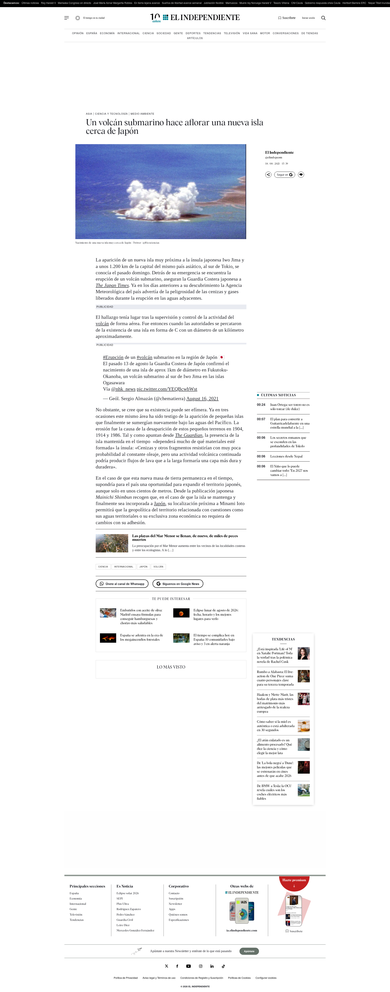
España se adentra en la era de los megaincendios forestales (141, 637)
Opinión (78, 33)
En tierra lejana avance (147, 2)
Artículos (195, 38)
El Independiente (279, 152)
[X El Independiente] (166, 966)
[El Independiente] (195, 18)
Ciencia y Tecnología (111, 113)
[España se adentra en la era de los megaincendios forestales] (108, 639)
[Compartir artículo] (268, 175)
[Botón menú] (66, 18)
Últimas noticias (30, 2)
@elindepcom (273, 157)
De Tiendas (309, 33)
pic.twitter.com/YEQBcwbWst (167, 389)
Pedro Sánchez (125, 914)
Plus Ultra (123, 903)
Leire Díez (123, 925)
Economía (107, 33)
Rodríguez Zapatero (129, 909)
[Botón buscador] (323, 18)
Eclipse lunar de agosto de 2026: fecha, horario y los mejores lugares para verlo (216, 614)
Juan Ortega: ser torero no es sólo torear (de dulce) (290, 407)
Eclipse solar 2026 (128, 893)
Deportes (193, 33)
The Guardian (188, 435)
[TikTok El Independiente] (223, 967)
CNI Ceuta (297, 2)
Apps (172, 909)
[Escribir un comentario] (301, 175)
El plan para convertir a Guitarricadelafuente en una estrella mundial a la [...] (290, 423)
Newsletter (175, 903)
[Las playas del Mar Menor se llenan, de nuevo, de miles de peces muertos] (112, 543)
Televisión (232, 33)
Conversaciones (286, 33)
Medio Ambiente (142, 113)
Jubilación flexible (214, 2)
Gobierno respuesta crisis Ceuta (322, 2)
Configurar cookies (266, 977)
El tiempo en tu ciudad (94, 17)
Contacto (174, 893)
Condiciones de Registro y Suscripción (201, 977)
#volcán (144, 357)
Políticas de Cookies (239, 977)
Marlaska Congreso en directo (74, 2)
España (91, 33)
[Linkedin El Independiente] (212, 966)
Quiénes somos (178, 914)
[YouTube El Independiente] (188, 966)
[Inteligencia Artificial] (242, 922)
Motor (265, 33)
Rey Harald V (48, 2)
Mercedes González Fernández (135, 930)
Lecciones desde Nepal (286, 456)
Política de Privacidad (126, 977)
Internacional (128, 33)
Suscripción (176, 898)
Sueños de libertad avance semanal (182, 2)
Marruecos (231, 2)
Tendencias (212, 33)
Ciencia (148, 33)
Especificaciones (179, 919)
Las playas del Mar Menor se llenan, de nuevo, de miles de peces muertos (185, 538)
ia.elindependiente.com (241, 930)
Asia (89, 113)
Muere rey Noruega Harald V (255, 2)
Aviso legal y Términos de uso (159, 977)
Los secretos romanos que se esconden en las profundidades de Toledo (288, 442)
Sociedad (164, 33)
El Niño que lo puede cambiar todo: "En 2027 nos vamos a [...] (289, 470)
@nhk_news (123, 389)
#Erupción (113, 357)
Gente (178, 33)
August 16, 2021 (202, 398)
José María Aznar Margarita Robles (112, 2)
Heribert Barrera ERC (354, 2)
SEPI (120, 898)
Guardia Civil (125, 919)
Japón (159, 503)
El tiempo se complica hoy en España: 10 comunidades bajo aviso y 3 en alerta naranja (214, 639)
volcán (102, 323)
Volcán (158, 566)
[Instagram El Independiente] (200, 966)
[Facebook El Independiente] (177, 966)
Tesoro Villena (281, 2)
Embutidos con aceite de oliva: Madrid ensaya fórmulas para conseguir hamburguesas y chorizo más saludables (141, 616)
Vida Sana (250, 33)
